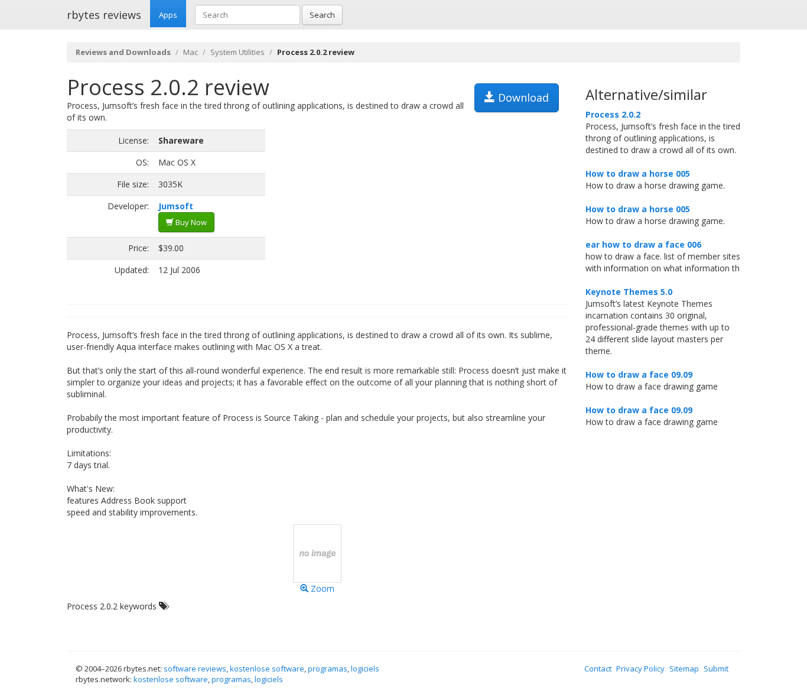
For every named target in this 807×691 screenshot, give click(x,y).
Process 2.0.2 (612, 114)
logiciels (365, 668)
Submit (716, 668)
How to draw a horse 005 (637, 173)
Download (522, 97)
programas (327, 668)
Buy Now (190, 222)
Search (322, 14)
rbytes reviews (104, 15)
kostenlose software (267, 668)
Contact (597, 668)
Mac (190, 52)
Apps (168, 14)
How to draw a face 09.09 (638, 374)
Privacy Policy (640, 668)
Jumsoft (175, 206)
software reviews (195, 668)
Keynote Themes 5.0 (628, 291)
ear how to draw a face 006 (643, 244)
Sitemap (684, 668)
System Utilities (237, 52)
